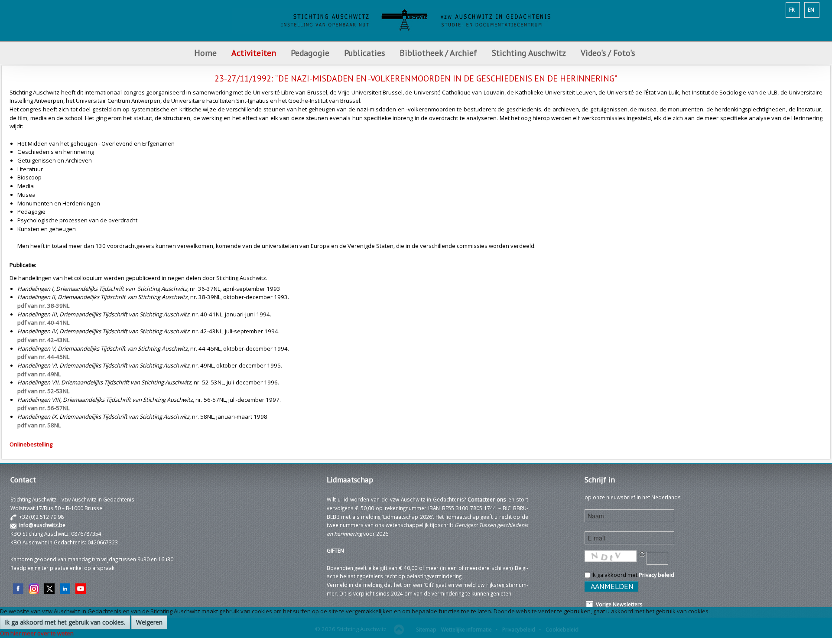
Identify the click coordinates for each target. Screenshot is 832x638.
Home (205, 52)
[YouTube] (80, 587)
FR (792, 9)
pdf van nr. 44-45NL (43, 357)
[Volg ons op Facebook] (18, 587)
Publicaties (364, 52)
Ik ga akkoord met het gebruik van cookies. (65, 622)
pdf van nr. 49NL (39, 374)
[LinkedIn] (65, 587)
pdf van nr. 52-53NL (43, 391)
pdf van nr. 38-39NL (43, 305)
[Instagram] (34, 587)
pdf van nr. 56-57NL (43, 408)
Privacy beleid (656, 575)
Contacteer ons (487, 499)
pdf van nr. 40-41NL (43, 322)
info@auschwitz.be (42, 524)
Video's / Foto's (609, 52)
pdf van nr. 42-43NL (43, 340)
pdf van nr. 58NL (39, 425)
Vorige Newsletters (618, 604)
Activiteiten (253, 52)
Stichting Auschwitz (529, 52)
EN (811, 9)
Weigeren (149, 622)
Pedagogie (310, 52)
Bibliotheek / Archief (438, 52)
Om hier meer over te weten (37, 633)
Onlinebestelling (31, 444)
